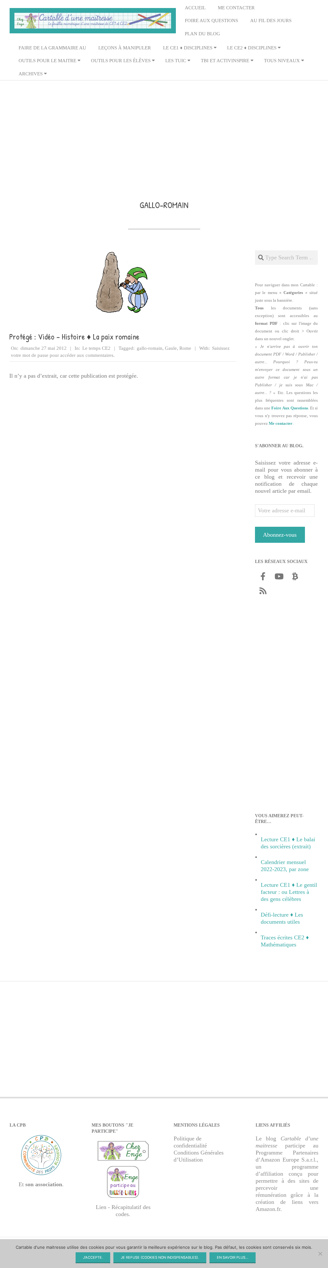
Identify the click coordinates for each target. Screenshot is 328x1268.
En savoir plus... (232, 1257)
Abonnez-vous (280, 535)
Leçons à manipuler (124, 47)
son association (43, 1184)
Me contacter (236, 7)
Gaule (171, 348)
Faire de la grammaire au (52, 47)
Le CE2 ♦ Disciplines (251, 47)
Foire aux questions (211, 20)
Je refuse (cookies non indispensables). (160, 1257)
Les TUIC (175, 60)
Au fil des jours (270, 20)
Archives (31, 73)
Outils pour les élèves (121, 60)
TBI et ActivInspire (225, 60)
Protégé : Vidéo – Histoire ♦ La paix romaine (74, 336)
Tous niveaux (282, 60)
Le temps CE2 (96, 348)
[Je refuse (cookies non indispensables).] (320, 1253)
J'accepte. (93, 1257)
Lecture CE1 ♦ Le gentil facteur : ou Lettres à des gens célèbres (289, 892)
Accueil (195, 7)
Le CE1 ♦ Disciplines (187, 47)
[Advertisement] (164, 131)
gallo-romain (149, 348)
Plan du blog (202, 33)
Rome (185, 348)
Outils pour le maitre (47, 60)
